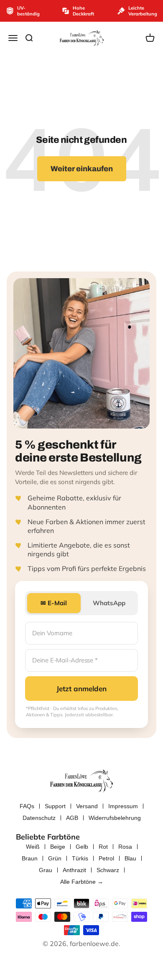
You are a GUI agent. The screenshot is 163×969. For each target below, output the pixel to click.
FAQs (27, 806)
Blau (130, 858)
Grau (45, 870)
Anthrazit (74, 870)
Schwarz (108, 870)
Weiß (33, 846)
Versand (87, 806)
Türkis (80, 858)
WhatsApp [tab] (109, 603)
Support (55, 806)
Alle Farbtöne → (81, 881)
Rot (103, 846)
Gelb (82, 846)
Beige (57, 846)
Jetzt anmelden (81, 688)
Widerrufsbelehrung (115, 817)
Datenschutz (39, 817)
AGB (72, 817)
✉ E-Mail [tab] (54, 603)
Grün (54, 858)
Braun (30, 858)
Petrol (106, 858)
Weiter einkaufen (82, 169)
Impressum (123, 806)
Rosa (125, 846)
